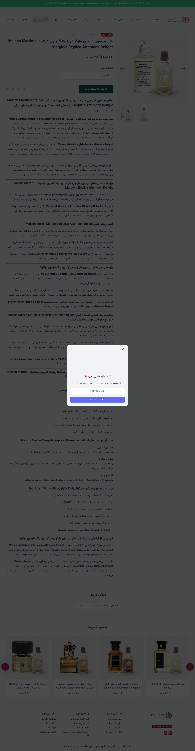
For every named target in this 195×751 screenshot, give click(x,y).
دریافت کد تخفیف (97, 400)
